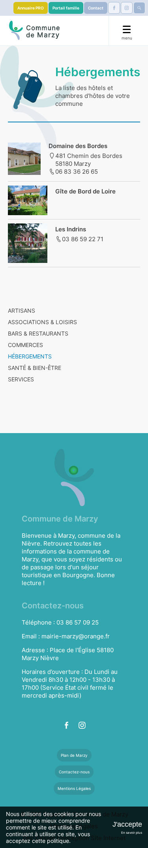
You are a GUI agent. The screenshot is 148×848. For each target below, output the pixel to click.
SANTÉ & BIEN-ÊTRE (34, 367)
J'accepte (127, 824)
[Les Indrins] (27, 260)
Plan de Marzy (74, 755)
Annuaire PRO (30, 8)
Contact (95, 8)
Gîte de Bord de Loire (85, 191)
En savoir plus (131, 833)
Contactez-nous (74, 771)
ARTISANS (21, 310)
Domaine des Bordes (78, 146)
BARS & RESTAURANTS (38, 333)
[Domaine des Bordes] (24, 172)
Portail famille (65, 8)
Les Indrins (70, 229)
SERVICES (21, 379)
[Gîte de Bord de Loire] (27, 212)
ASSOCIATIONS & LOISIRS (42, 322)
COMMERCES (25, 344)
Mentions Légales (74, 788)
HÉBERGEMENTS (30, 356)
